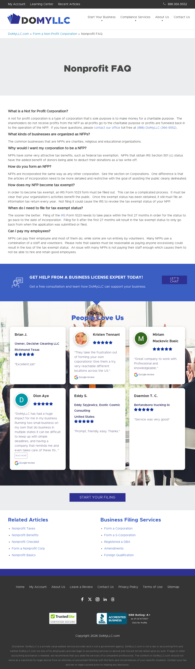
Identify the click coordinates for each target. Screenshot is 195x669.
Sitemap (173, 586)
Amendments (114, 548)
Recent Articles (69, 4)
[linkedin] (105, 599)
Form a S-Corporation (120, 535)
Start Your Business (102, 17)
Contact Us (182, 17)
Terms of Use (153, 586)
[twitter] (90, 599)
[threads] (113, 599)
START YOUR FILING (98, 497)
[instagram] (97, 599)
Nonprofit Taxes (23, 528)
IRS (63, 215)
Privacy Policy (128, 586)
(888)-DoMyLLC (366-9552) (157, 127)
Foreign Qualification (119, 555)
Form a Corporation (118, 528)
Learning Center (41, 4)
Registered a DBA (117, 541)
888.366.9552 (177, 4)
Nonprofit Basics (24, 555)
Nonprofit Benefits (25, 535)
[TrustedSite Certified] (63, 618)
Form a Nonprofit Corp (28, 548)
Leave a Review (81, 586)
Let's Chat (174, 280)
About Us (162, 17)
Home (20, 586)
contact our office (107, 127)
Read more (21, 456)
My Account (16, 4)
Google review (86, 377)
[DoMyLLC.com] (39, 19)
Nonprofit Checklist (25, 541)
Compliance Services (135, 17)
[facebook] (82, 599)
